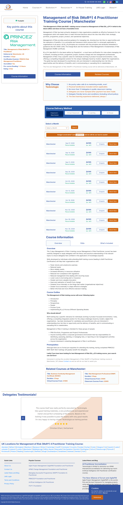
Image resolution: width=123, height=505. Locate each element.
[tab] (54, 114)
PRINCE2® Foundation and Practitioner (42, 478)
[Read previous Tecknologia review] (96, 418)
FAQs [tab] (82, 243)
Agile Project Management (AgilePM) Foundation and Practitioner (51, 466)
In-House (110, 113)
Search (74, 127)
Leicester (5, 449)
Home (25, 8)
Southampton (52, 451)
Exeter (93, 447)
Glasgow (100, 447)
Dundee (80, 447)
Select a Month (52, 124)
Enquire (101, 144)
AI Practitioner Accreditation (94, 464)
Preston (13, 451)
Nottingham (85, 449)
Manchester (27, 449)
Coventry (74, 447)
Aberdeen (5, 447)
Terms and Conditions (11, 480)
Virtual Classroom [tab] (73, 113)
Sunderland (62, 451)
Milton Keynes (49, 449)
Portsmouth (6, 451)
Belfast (11, 447)
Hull (105, 447)
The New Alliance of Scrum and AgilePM (99, 478)
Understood (97, 497)
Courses (36, 8)
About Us (7, 466)
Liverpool (12, 449)
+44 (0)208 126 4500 (93, 2)
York (83, 451)
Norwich (77, 449)
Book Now (113, 144)
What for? (105, 493)
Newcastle (58, 449)
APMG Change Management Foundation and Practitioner (48, 469)
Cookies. (95, 488)
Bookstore (50, 8)
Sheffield (37, 451)
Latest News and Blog (11, 473)
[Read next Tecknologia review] (27, 418)
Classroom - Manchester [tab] (55, 114)
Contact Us (8, 469)
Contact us (67, 361)
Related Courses (102, 74)
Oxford (92, 449)
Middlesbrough (38, 449)
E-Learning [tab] (91, 113)
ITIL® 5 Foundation (35, 486)
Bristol (43, 447)
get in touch (79, 134)
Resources (65, 8)
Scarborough (28, 451)
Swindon (78, 451)
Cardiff (58, 447)
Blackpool (36, 447)
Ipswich (111, 447)
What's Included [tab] (106, 243)
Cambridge (50, 447)
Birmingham (19, 447)
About (112, 8)
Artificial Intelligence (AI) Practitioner (41, 482)
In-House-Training (84, 8)
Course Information (19, 76)
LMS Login (100, 8)
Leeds (117, 447)
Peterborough (101, 449)
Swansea (70, 451)
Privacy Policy (9, 484)
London (19, 449)
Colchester (65, 447)
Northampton (68, 449)
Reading (20, 451)
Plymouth (110, 449)
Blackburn (28, 447)
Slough (44, 451)
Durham (87, 447)
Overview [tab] (58, 243)
